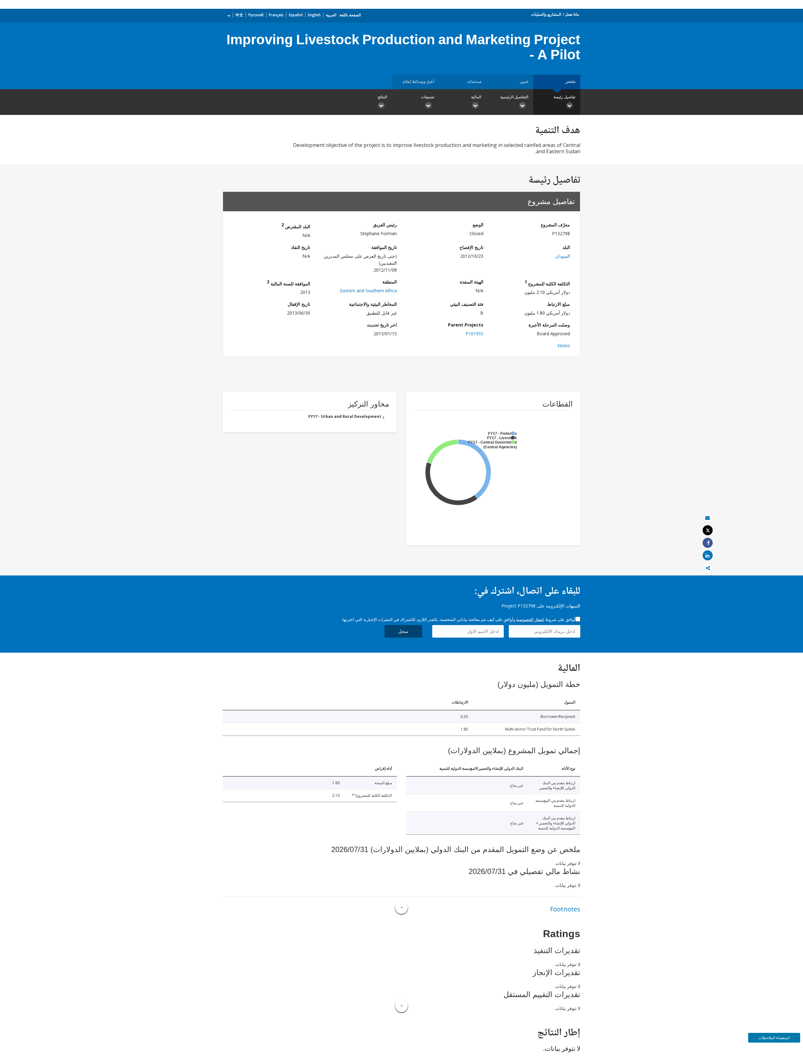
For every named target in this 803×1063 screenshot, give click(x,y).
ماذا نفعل (572, 14)
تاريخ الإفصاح (471, 247)
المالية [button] (476, 97)
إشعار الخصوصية (530, 619)
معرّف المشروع (555, 225)
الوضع (478, 225)
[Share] (707, 543)
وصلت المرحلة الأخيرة (549, 325)
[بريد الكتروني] (707, 517)
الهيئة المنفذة (471, 282)
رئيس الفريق (385, 225)
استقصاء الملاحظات (774, 1037)
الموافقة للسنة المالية (288, 283)
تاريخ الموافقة (384, 247)
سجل (403, 631)
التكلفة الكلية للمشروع (547, 283)
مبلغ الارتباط (558, 304)
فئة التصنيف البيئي (466, 304)
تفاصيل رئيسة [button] (564, 97)
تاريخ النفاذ (300, 247)
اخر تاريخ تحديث (382, 325)
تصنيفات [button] (427, 97)
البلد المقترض (295, 225)
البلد (566, 247)
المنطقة (389, 282)
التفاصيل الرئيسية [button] (514, 97)
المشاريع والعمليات (546, 14)
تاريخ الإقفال (299, 304)
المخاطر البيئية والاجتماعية (373, 304)
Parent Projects (465, 325)
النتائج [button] (382, 97)
